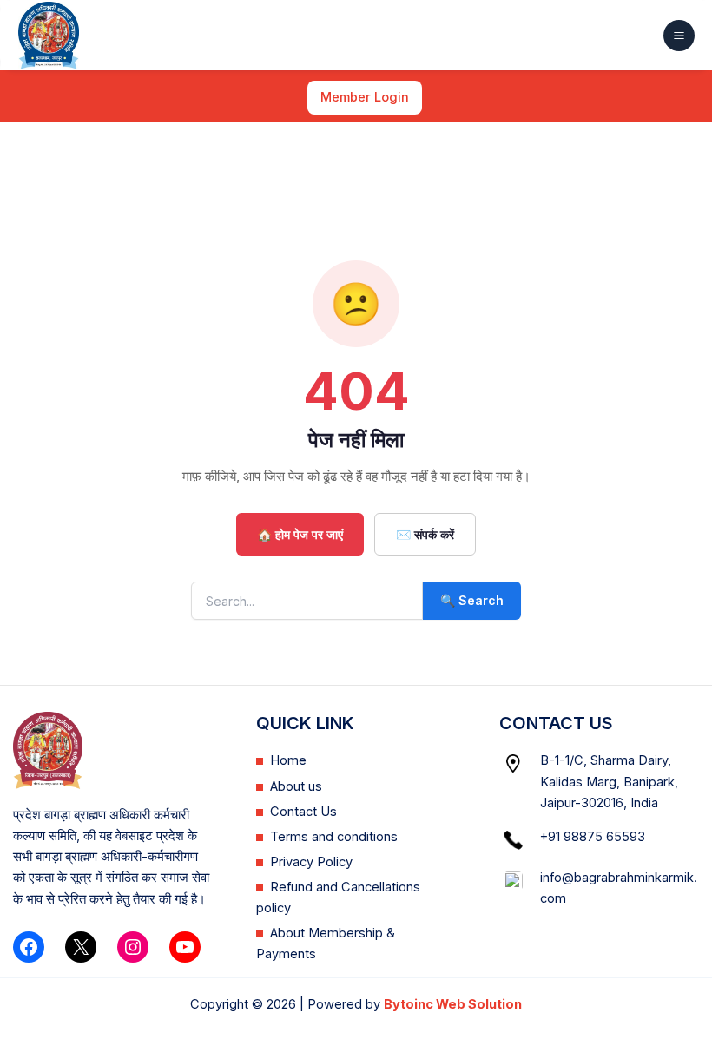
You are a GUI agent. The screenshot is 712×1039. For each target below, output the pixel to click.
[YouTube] (185, 947)
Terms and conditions (334, 837)
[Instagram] (132, 947)
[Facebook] (28, 947)
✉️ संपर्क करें (425, 534)
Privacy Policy (311, 862)
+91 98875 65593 (592, 837)
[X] (80, 947)
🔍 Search (472, 600)
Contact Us (303, 811)
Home (288, 760)
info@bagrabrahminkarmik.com (618, 888)
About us (296, 786)
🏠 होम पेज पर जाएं (300, 534)
